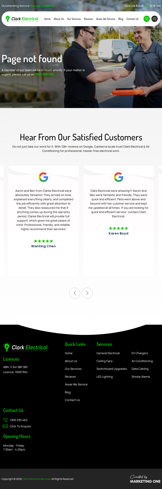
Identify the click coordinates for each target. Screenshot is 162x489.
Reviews (88, 18)
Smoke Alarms (141, 376)
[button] (74, 293)
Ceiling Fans (104, 361)
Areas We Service (105, 18)
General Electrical (108, 353)
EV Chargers (140, 353)
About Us (59, 18)
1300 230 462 (44, 74)
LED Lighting (105, 376)
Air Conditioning (142, 361)
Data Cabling (140, 369)
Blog (120, 18)
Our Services (74, 18)
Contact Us (132, 18)
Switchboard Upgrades (112, 369)
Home (47, 18)
